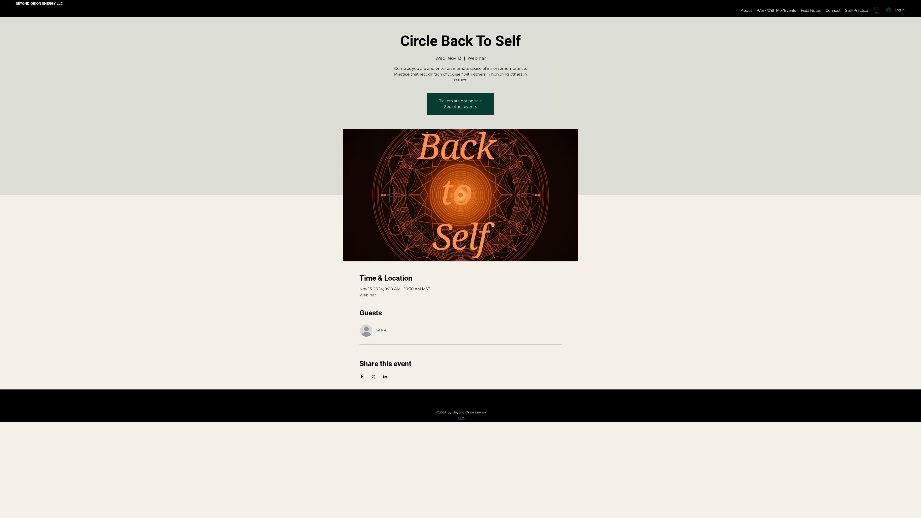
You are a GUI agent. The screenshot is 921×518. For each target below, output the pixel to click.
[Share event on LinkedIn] (385, 376)
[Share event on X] (373, 376)
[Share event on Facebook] (362, 376)
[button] (877, 10)
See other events (460, 106)
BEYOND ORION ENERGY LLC (39, 3)
